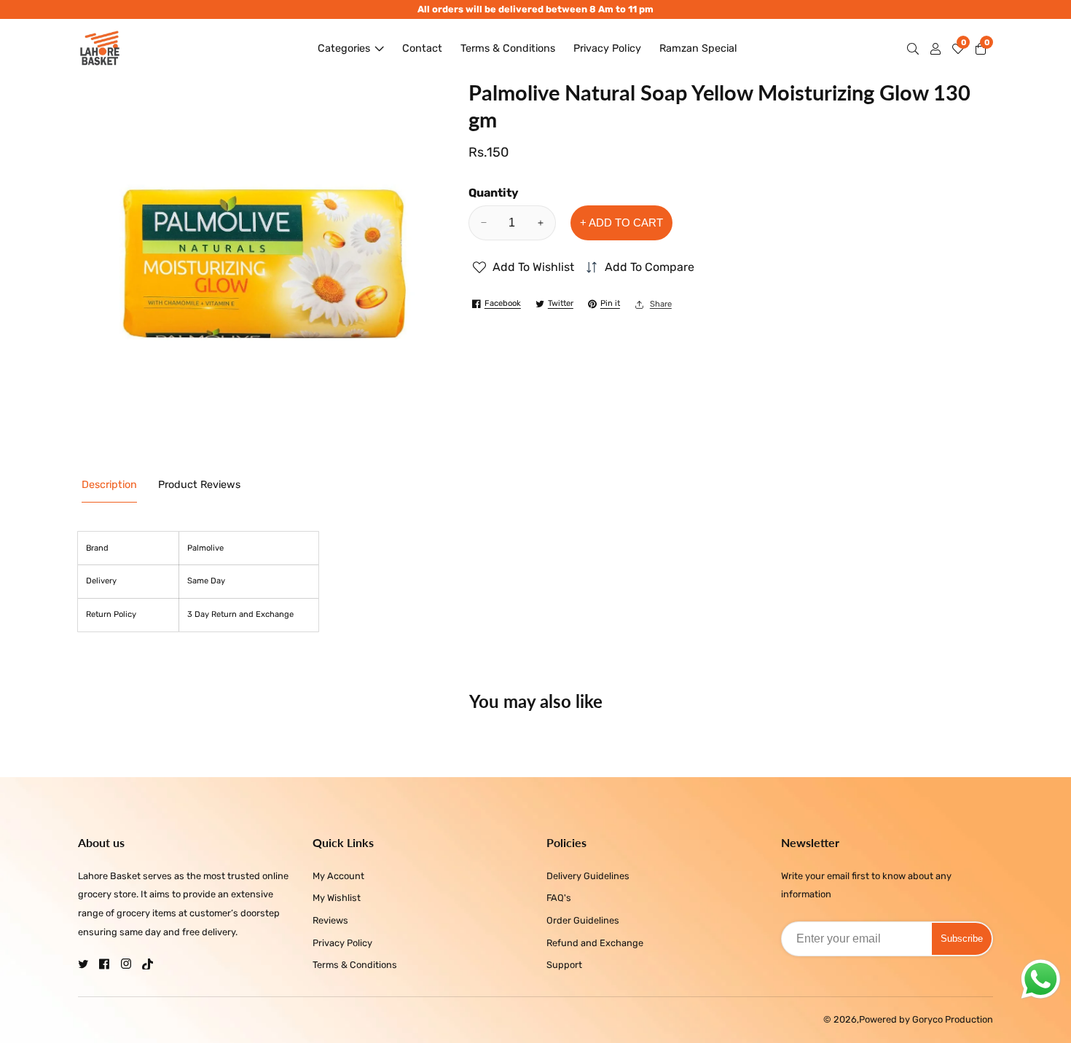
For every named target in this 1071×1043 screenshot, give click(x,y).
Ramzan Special (698, 48)
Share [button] (661, 304)
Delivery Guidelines (587, 875)
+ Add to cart (621, 222)
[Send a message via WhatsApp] (1041, 979)
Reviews (330, 920)
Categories (344, 48)
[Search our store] (916, 48)
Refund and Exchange (594, 942)
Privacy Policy (607, 48)
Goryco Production (952, 1020)
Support (564, 964)
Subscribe (962, 938)
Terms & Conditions (507, 48)
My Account (338, 875)
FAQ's (558, 897)
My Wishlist (337, 897)
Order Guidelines (582, 920)
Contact (422, 48)
